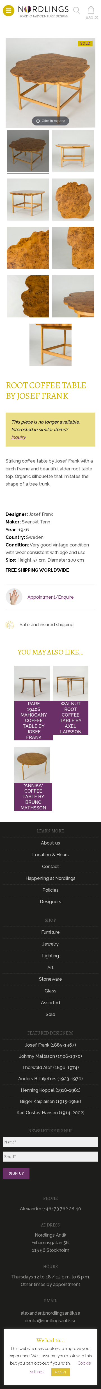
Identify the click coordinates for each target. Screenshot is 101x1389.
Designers (50, 901)
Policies (50, 890)
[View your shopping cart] (92, 10)
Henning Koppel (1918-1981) (51, 1090)
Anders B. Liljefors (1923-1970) (50, 1078)
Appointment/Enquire (50, 597)
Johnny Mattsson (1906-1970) (50, 1056)
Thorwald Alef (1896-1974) (50, 1067)
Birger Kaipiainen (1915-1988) (50, 1101)
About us (50, 843)
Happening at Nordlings (50, 878)
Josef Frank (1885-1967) (50, 1045)
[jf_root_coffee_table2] (28, 249)
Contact (50, 866)
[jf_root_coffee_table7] (28, 152)
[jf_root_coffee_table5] (28, 200)
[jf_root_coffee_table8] (28, 297)
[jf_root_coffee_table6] (73, 297)
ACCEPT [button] (60, 1372)
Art (50, 967)
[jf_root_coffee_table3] (73, 249)
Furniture (50, 932)
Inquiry (18, 437)
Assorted (50, 1002)
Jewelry (50, 944)
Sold (50, 1014)
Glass (50, 991)
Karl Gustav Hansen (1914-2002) (50, 1112)
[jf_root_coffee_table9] (50, 345)
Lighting (50, 955)
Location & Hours (50, 854)
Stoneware (50, 979)
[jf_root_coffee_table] (73, 200)
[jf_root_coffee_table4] (73, 152)
